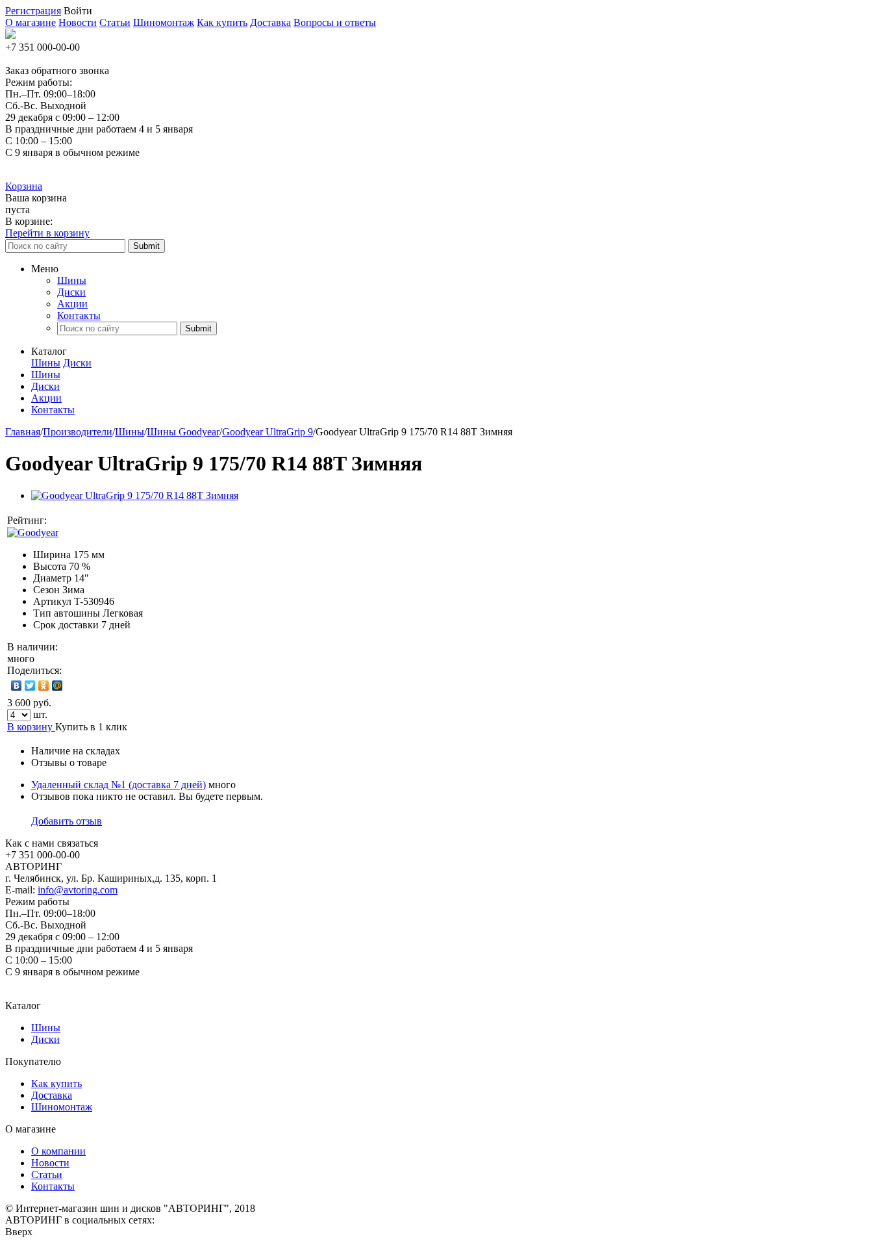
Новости (77, 22)
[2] (74, 520)
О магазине (30, 22)
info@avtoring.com (78, 889)
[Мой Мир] (57, 685)
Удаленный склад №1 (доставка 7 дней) (118, 784)
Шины (71, 280)
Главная (22, 431)
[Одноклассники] (44, 685)
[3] (87, 520)
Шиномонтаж (163, 22)
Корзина (23, 186)
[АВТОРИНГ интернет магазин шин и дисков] (10, 35)
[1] (61, 520)
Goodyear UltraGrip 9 (267, 431)
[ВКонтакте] (16, 685)
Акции (72, 303)
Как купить (222, 22)
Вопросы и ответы (335, 22)
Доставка (270, 22)
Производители (77, 431)
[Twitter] (30, 685)
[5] (112, 520)
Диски (71, 292)
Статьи (115, 22)
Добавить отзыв (66, 821)
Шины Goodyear (183, 431)
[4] (100, 520)
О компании (58, 1151)
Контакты (79, 315)
